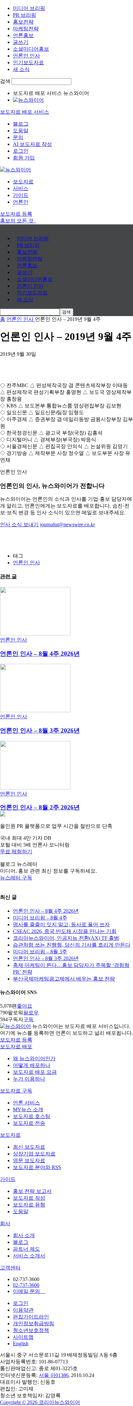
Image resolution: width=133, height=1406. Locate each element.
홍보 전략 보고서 (32, 1191)
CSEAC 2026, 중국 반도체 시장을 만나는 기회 (65, 931)
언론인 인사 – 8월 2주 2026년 (40, 807)
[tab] (66, 1046)
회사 (5, 1223)
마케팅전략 (26, 28)
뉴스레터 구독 (16, 877)
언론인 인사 (26, 55)
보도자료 (23, 181)
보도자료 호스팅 (31, 1116)
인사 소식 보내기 (19, 524)
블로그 (20, 124)
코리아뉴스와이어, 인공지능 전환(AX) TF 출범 (66, 938)
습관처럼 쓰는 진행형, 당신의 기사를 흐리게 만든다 (71, 945)
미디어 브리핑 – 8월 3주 (40, 951)
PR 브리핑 (24, 15)
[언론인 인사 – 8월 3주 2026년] (35, 710)
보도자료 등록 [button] (16, 214)
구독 (28, 1019)
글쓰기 (20, 42)
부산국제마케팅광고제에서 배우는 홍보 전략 (64, 978)
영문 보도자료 (29, 1160)
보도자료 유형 (29, 1204)
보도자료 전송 (29, 1123)
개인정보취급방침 (33, 1323)
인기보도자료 (28, 62)
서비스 (20, 188)
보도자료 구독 (16, 1090)
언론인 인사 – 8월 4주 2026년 (40, 653)
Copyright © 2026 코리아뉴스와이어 (40, 1402)
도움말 (20, 130)
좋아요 (24, 1006)
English (20, 1343)
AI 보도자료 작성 (32, 144)
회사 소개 (24, 1235)
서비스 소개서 (29, 1255)
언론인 (20, 202)
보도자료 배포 (16, 1046)
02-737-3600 (26, 1285)
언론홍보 (23, 35)
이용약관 (23, 1310)
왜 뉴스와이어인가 (34, 1058)
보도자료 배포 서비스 (24, 112)
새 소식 (21, 69)
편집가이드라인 (31, 1316)
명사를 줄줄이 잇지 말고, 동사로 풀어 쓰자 (61, 924)
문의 (18, 137)
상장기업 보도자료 (34, 1153)
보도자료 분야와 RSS (37, 1167)
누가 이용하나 (29, 1079)
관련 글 (8, 576)
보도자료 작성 (29, 1198)
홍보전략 (23, 22)
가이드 (20, 195)
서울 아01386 (53, 1375)
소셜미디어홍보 (31, 49)
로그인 (20, 151)
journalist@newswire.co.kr (67, 524)
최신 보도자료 (29, 1147)
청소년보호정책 (31, 1330)
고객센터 (10, 1267)
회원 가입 (24, 157)
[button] (66, 851)
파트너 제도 (26, 1249)
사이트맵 (23, 1337)
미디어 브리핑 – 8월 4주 (40, 917)
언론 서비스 (26, 1102)
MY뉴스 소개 (28, 1109)
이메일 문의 (29, 1291)
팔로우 (31, 1012)
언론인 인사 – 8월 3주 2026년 (40, 730)
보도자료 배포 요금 (35, 1072)
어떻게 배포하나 (31, 1065)
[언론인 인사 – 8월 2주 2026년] (35, 787)
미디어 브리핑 (29, 8)
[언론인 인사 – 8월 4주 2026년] (35, 633)
